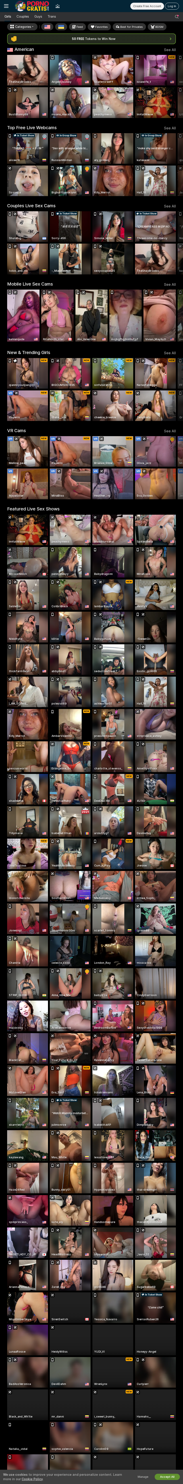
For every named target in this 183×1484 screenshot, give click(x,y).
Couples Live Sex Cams (31, 205)
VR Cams (16, 430)
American (24, 49)
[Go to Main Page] (32, 6)
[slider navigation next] (174, 86)
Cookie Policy (32, 1479)
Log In (172, 6)
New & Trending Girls (28, 352)
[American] (47, 26)
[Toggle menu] (6, 6)
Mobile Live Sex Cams (30, 284)
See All (170, 50)
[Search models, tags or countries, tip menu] (177, 16)
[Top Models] (58, 6)
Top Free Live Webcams (32, 127)
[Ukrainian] (61, 26)
